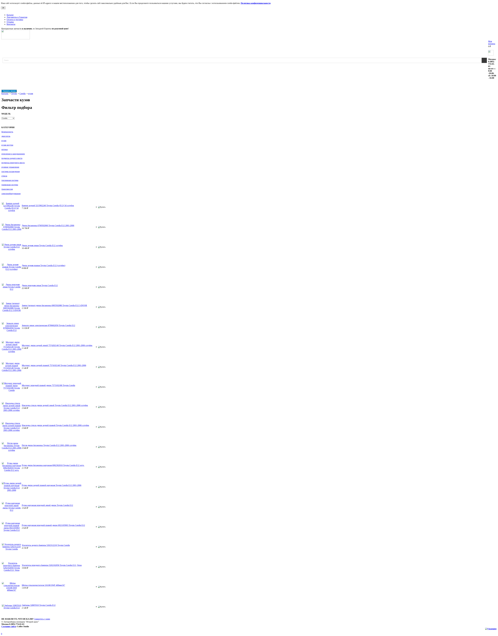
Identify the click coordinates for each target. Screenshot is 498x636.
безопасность (7, 132)
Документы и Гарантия (17, 17)
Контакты (11, 24)
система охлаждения (10, 171)
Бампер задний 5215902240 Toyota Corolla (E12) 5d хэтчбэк (48, 205)
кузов (30, 93)
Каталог (10, 15)
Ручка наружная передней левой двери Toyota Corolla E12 (47, 505)
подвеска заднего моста (11, 158)
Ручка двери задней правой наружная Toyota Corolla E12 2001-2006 (51, 485)
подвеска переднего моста (13, 163)
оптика (4, 149)
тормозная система (9, 185)
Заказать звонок (9, 91)
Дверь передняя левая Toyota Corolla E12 (40, 285)
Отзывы (10, 22)
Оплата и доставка (15, 19)
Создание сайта (8, 626)
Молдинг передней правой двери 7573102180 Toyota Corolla (48, 385)
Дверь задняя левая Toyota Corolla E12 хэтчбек (42, 245)
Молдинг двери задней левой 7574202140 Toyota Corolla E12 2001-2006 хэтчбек (57, 345)
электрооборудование (11, 193)
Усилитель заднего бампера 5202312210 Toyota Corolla (46, 545)
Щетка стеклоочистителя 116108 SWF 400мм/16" (43, 585)
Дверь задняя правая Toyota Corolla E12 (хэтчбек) (43, 265)
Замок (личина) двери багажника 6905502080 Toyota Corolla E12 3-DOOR (54, 305)
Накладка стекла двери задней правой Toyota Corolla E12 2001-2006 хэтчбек (55, 425)
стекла (4, 176)
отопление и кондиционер (13, 154)
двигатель (5, 136)
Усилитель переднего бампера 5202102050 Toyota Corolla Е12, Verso (52, 565)
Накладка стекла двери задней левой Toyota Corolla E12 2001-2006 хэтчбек (55, 405)
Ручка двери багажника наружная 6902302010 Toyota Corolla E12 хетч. (53, 465)
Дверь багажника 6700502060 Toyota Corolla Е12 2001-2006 (48, 225)
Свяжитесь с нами (42, 619)
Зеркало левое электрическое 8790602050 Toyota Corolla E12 (48, 325)
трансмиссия (7, 189)
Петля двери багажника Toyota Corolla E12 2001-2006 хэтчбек (49, 445)
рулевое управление (10, 167)
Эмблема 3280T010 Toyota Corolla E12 (39, 605)
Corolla (22, 93)
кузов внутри (7, 145)
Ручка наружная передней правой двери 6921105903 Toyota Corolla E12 (53, 525)
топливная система (9, 180)
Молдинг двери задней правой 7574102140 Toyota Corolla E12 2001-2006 (54, 365)
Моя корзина (491, 42)
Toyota (14, 93)
